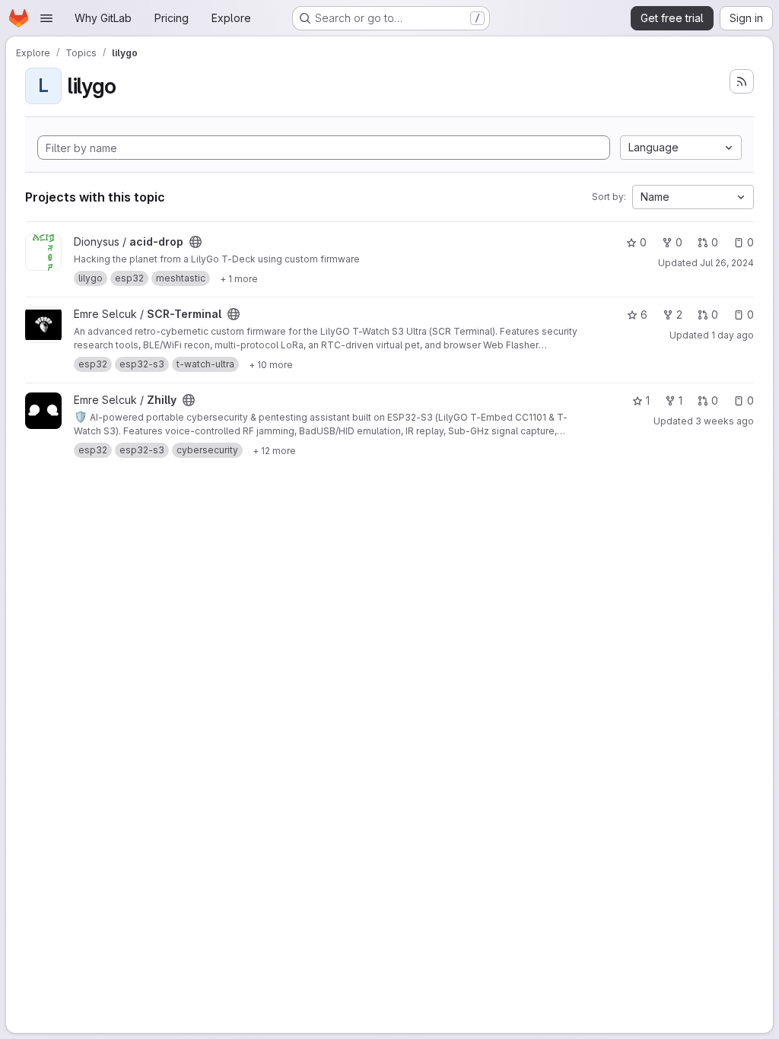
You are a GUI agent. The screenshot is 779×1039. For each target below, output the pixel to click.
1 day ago (732, 335)
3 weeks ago (724, 421)
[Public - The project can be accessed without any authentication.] (195, 242)
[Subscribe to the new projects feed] (742, 81)
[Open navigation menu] (46, 18)
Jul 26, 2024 (727, 262)
